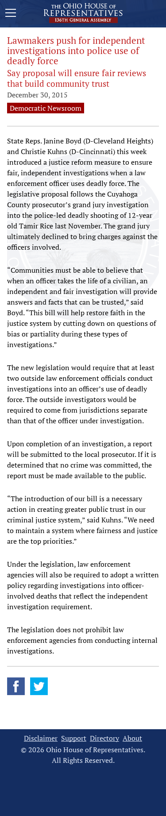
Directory (104, 738)
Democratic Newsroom (45, 108)
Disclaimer (41, 738)
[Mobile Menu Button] (10, 14)
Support (73, 738)
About (132, 738)
